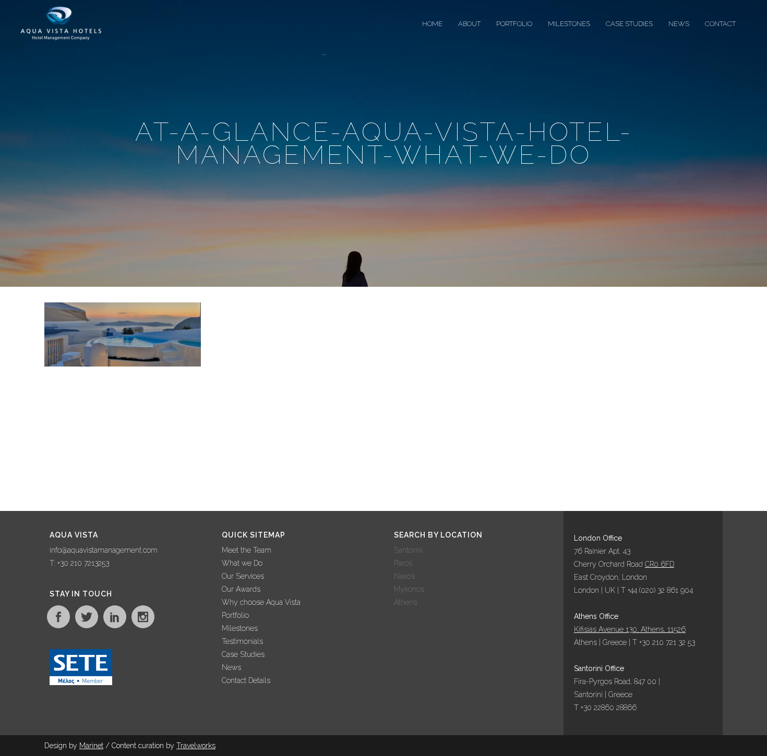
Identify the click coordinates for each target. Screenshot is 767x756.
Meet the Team (246, 550)
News (231, 667)
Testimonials (242, 641)
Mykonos (409, 589)
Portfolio (235, 615)
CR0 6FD (659, 564)
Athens (405, 602)
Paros (403, 563)
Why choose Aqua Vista (261, 602)
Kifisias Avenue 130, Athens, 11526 (630, 629)
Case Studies (243, 654)
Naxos (404, 576)
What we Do (242, 563)
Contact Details (246, 680)
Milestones (240, 628)
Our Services (243, 576)
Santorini (408, 550)
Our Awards (241, 589)
